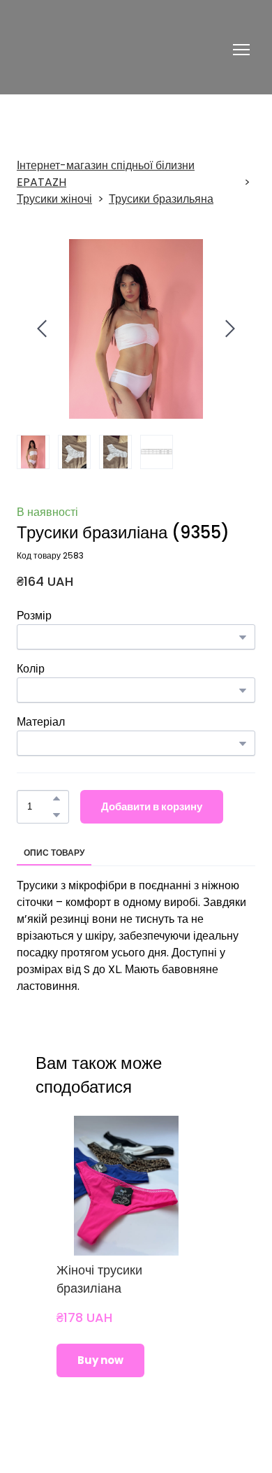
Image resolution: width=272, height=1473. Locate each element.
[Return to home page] (96, 49)
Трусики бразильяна (161, 199)
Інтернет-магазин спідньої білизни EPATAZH (106, 173)
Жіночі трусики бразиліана (99, 1279)
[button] (56, 798)
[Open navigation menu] (241, 50)
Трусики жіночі (54, 199)
